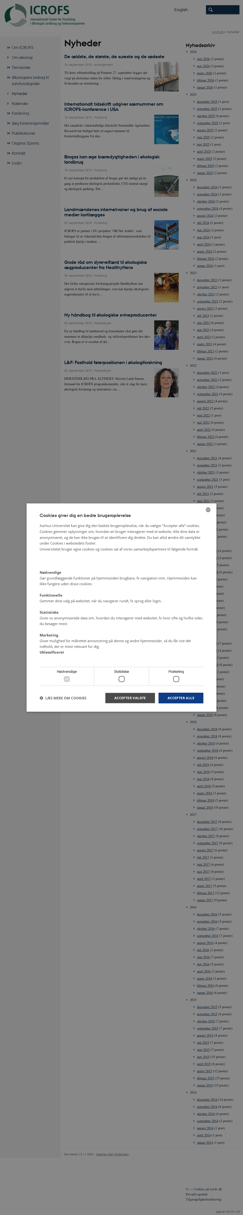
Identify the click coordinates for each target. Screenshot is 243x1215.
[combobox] (208, 510)
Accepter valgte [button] (130, 697)
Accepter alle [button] (181, 697)
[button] (63, 698)
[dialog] (121, 607)
